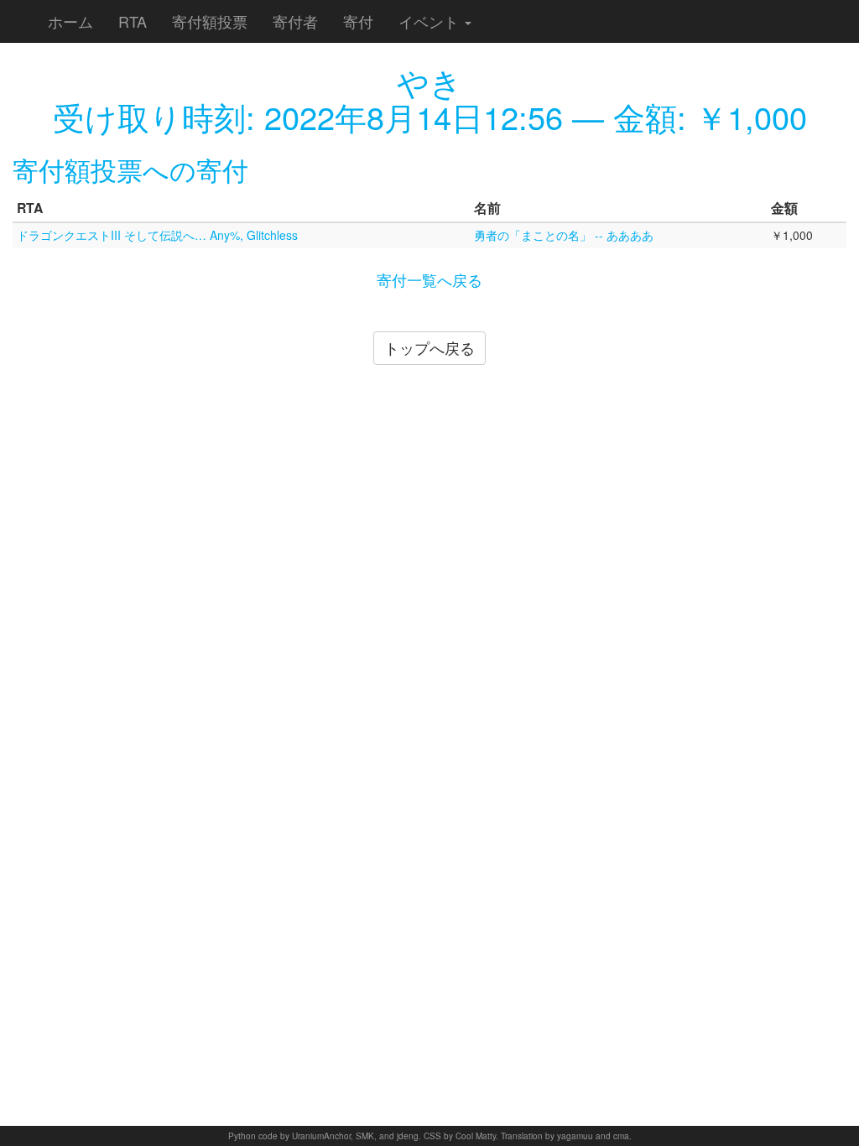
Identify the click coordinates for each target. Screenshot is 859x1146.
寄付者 (295, 21)
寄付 (358, 21)
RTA (132, 21)
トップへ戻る (429, 347)
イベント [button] (430, 21)
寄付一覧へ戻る (429, 279)
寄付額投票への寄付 (130, 169)
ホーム (70, 21)
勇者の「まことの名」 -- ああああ (563, 235)
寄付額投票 (209, 21)
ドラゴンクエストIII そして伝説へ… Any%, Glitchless (157, 235)
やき (429, 81)
